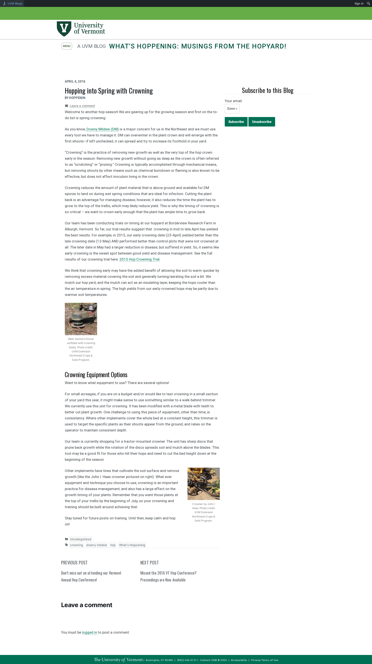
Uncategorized (80, 539)
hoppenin (77, 98)
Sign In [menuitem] (359, 3)
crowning (76, 545)
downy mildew (96, 545)
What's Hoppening (132, 545)
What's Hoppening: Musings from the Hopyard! (197, 46)
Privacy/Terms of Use (264, 660)
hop (113, 545)
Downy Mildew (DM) (103, 129)
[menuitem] (368, 3)
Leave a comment (82, 106)
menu (67, 46)
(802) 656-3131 (187, 660)
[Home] (81, 35)
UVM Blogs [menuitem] (15, 3)
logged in (89, 632)
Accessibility (239, 660)
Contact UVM (208, 660)
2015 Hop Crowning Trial (139, 259)
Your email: (234, 101)
